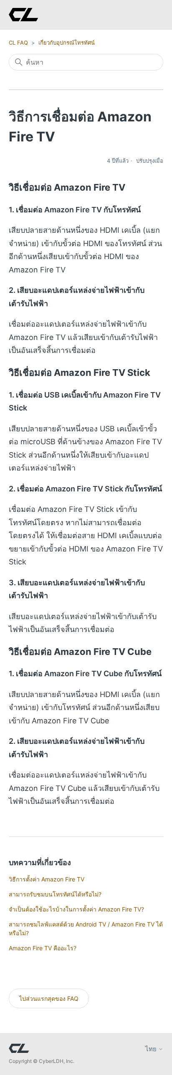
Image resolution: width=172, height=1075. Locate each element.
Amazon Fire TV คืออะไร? (42, 948)
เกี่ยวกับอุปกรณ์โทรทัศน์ (66, 42)
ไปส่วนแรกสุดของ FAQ (48, 998)
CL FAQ (18, 42)
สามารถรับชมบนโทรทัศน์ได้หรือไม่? (55, 894)
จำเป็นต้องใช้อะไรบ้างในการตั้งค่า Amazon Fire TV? (76, 909)
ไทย (151, 1048)
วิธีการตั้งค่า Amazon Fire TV (46, 879)
